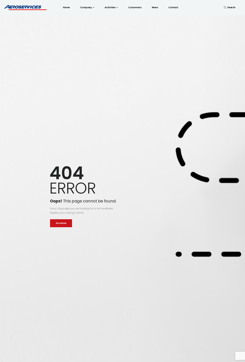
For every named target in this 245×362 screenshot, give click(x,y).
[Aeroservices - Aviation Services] (25, 7)
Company (86, 7)
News (155, 7)
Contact (173, 7)
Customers (134, 7)
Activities (110, 7)
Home (66, 7)
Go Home (61, 223)
